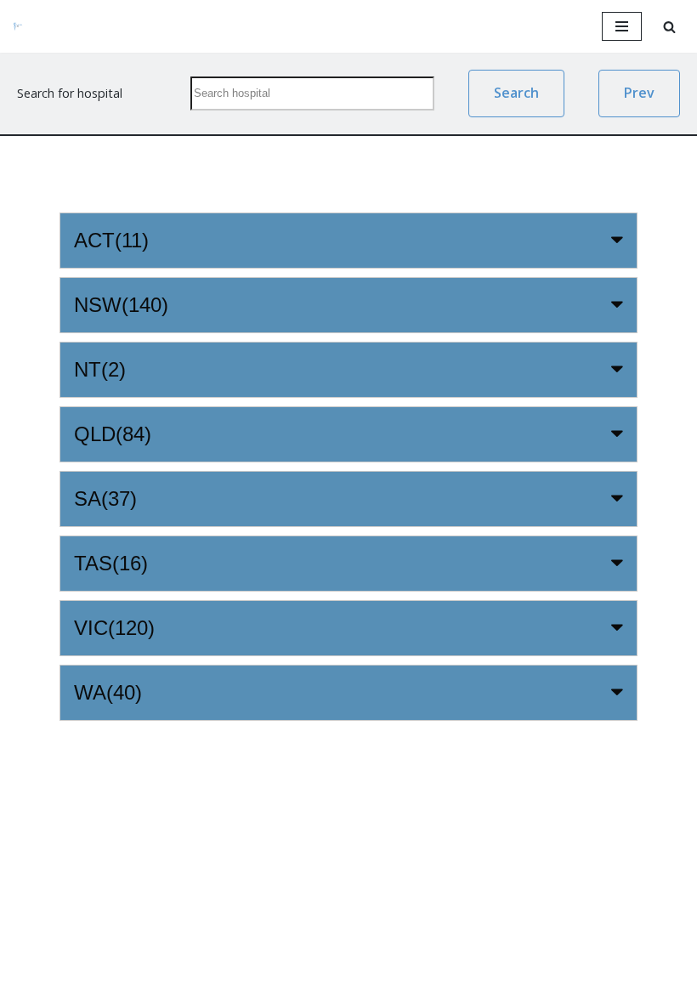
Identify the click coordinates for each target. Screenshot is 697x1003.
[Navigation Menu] (622, 26)
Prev (639, 92)
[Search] (669, 26)
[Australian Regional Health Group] (30, 26)
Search (516, 92)
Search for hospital (69, 93)
